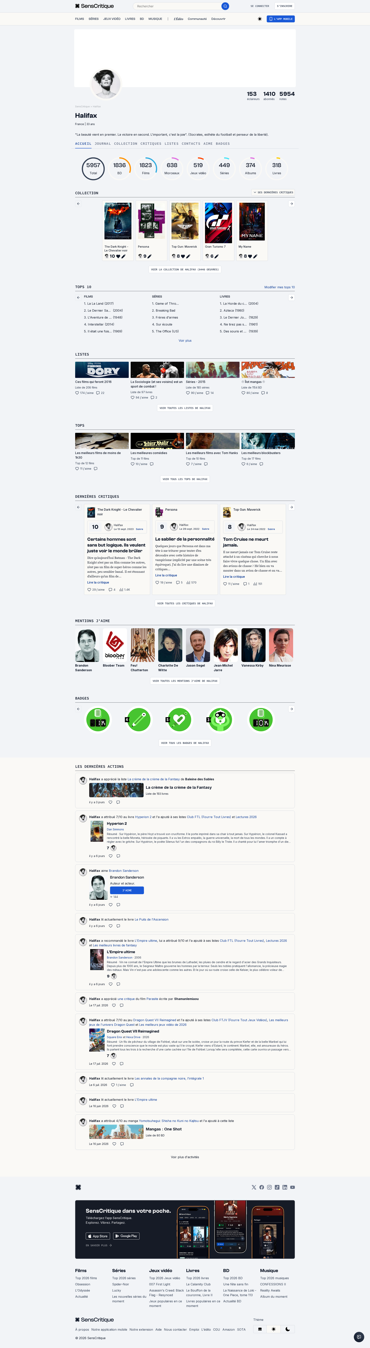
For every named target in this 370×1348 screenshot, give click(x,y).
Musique (269, 1270)
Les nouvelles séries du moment (129, 1299)
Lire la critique (98, 582)
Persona (143, 246)
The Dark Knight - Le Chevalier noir (116, 248)
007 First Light (159, 1284)
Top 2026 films (86, 1278)
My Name (245, 246)
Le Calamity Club (198, 1284)
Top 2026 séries (124, 1278)
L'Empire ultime (146, 941)
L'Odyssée (82, 1290)
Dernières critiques (97, 496)
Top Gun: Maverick (184, 246)
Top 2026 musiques (274, 1278)
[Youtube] (292, 1188)
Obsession (82, 1284)
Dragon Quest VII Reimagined (154, 1020)
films (88, 296)
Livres (192, 1270)
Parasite (152, 999)
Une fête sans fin (235, 1284)
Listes (172, 144)
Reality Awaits (270, 1290)
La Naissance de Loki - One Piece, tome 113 (239, 1292)
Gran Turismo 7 (215, 246)
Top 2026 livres (197, 1278)
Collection (125, 144)
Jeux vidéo (160, 1270)
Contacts (191, 144)
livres (225, 296)
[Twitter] (254, 1188)
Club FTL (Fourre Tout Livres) (209, 817)
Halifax (97, 106)
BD (226, 1270)
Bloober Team (113, 665)
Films (81, 1270)
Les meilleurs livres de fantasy (115, 945)
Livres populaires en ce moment (203, 1303)
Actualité (81, 1296)
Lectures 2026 (246, 817)
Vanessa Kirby (252, 665)
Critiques (150, 144)
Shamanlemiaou (186, 999)
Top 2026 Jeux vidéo (164, 1278)
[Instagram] (269, 1188)
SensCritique (82, 106)
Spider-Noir (120, 1284)
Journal (103, 144)
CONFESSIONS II (273, 1284)
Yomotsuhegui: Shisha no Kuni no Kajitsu (169, 1121)
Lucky (116, 1290)
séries (157, 296)
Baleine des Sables (199, 779)
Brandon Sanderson (124, 871)
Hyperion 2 (143, 817)
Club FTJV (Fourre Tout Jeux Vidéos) (239, 1020)
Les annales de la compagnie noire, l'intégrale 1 (169, 1078)
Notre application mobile (109, 1329)
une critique (126, 999)
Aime (208, 144)
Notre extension (141, 1329)
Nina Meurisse (280, 665)
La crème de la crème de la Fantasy (154, 779)
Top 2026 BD (233, 1278)
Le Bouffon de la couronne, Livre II (199, 1292)
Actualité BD (232, 1301)
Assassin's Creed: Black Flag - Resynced (166, 1292)
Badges (223, 144)
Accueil (83, 144)
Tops (79, 425)
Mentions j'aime (92, 620)
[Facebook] (261, 1188)
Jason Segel (195, 665)
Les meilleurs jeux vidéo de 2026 (163, 1025)
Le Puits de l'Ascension (151, 919)
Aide (158, 1329)
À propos (82, 1329)
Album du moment (273, 1296)
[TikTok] (277, 1188)
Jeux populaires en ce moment (165, 1303)
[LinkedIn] (285, 1188)
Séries (119, 1270)
